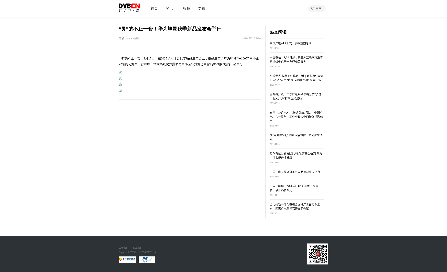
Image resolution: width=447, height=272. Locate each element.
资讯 (169, 8)
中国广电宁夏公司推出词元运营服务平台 (295, 171)
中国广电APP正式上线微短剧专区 (290, 43)
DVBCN (133, 252)
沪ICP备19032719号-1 (148, 252)
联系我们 (137, 247)
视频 (186, 8)
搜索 (318, 8)
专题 (201, 8)
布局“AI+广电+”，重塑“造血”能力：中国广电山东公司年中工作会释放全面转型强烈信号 (296, 116)
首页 (154, 8)
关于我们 (124, 247)
